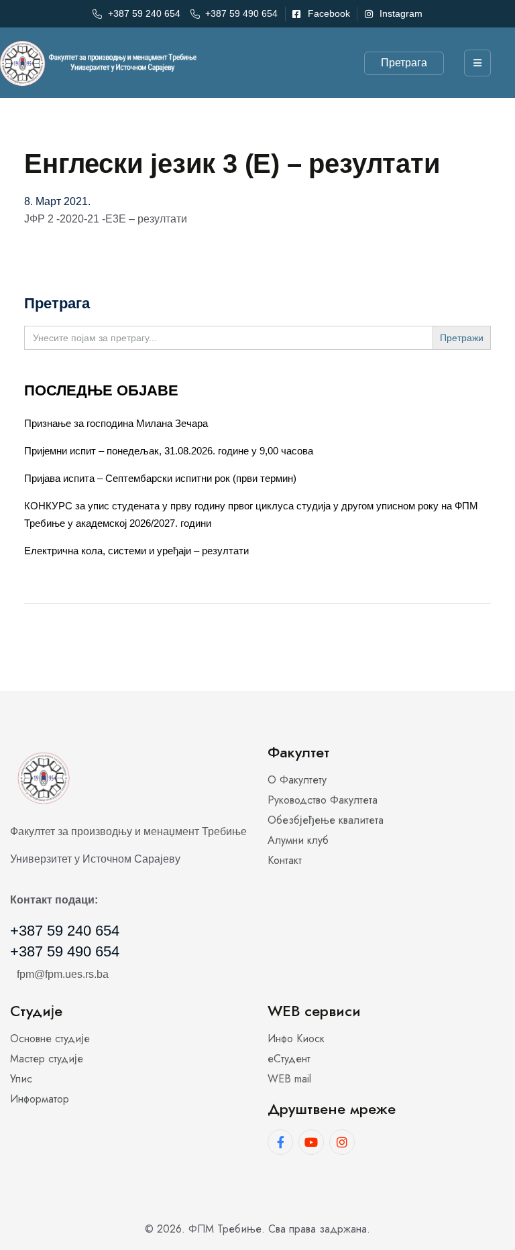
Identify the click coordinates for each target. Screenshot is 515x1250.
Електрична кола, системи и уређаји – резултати (136, 550)
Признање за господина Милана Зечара (116, 423)
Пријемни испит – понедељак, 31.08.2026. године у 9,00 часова (168, 450)
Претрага (404, 62)
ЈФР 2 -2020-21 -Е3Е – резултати (105, 219)
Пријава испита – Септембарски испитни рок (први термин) (160, 478)
